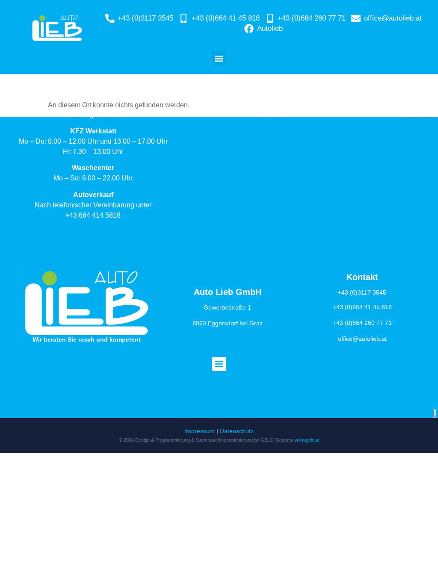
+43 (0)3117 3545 (362, 292)
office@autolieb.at (362, 338)
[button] (219, 58)
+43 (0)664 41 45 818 (362, 307)
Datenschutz (237, 431)
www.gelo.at (307, 439)
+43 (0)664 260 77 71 (362, 322)
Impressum (199, 431)
